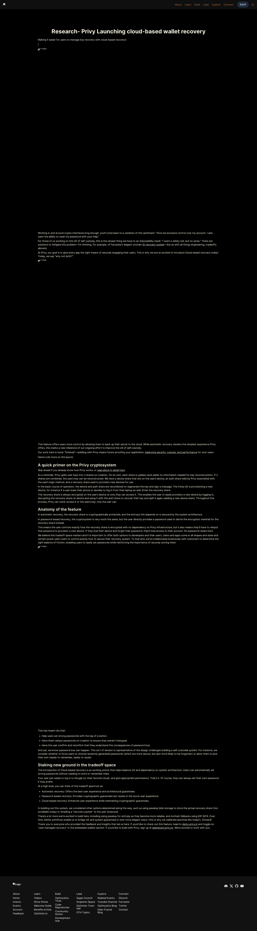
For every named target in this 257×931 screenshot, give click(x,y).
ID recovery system (154, 244)
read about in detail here (111, 470)
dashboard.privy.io (162, 827)
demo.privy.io (190, 824)
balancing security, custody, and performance (171, 452)
